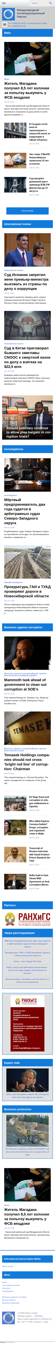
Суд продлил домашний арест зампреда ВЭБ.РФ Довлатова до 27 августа (39, 184)
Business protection (11, 1303)
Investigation (10, 495)
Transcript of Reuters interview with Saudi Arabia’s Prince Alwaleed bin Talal (39, 854)
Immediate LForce (10, 1342)
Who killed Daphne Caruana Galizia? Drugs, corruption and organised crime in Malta (39, 827)
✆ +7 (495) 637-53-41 (17, 26)
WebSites (38, 1316)
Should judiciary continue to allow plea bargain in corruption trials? (29, 432)
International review (13, 270)
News (6, 79)
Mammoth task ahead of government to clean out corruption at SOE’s (25, 684)
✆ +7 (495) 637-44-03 (17, 23)
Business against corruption (18, 673)
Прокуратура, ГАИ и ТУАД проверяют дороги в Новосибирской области (27, 591)
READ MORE (27, 211)
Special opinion (9, 1300)
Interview (10, 424)
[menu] (4, 24)
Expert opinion (25, 424)
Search (50, 3)
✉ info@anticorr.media (37, 23)
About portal (7, 1266)
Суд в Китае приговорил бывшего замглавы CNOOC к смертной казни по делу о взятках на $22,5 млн (27, 357)
